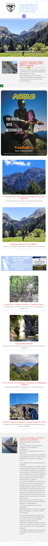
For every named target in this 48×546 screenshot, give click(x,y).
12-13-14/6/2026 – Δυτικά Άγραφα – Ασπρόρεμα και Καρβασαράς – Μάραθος (24, 384)
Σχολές (28, 67)
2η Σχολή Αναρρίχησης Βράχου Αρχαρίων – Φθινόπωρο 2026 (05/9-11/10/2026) (32, 63)
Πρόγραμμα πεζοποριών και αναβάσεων (24, 244)
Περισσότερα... (43, 84)
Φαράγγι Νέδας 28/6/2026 (24, 344)
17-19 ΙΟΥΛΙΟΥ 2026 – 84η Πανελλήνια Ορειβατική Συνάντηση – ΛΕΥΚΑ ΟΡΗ (24, 197)
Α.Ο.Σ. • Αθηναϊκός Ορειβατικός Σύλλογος (26, 543)
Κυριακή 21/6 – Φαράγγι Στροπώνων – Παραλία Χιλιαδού (24, 304)
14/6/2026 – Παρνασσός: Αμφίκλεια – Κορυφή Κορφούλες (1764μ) (24, 422)
